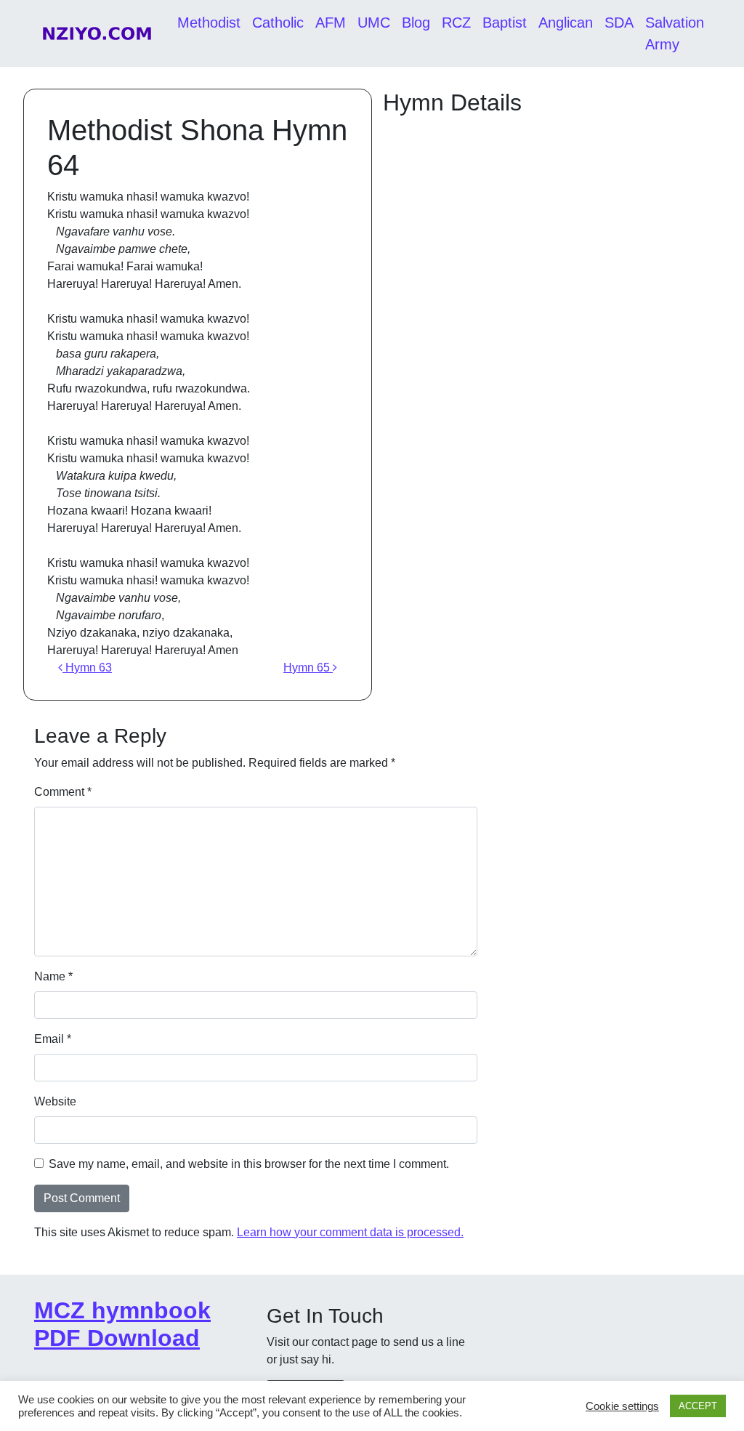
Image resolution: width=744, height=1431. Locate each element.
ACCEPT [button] (698, 1405)
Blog (416, 23)
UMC (373, 23)
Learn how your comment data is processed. (350, 1232)
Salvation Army (674, 33)
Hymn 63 (87, 667)
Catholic (278, 23)
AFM (330, 23)
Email (52, 1039)
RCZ (456, 23)
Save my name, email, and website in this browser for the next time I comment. (249, 1164)
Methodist (208, 23)
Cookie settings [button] (622, 1406)
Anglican (565, 23)
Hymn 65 (308, 667)
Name (53, 976)
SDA (619, 23)
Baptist (504, 23)
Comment (63, 792)
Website (55, 1101)
